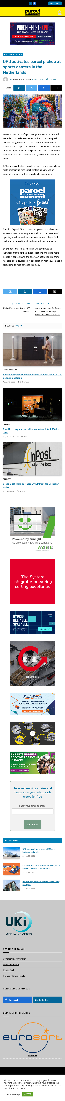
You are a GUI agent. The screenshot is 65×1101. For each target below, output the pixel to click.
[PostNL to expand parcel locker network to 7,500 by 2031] (32, 404)
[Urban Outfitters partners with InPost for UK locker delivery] (32, 458)
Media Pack (8, 970)
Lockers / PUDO (13, 54)
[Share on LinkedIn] (19, 88)
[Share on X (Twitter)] (31, 88)
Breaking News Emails (14, 976)
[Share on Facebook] (44, 88)
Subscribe (54, 3)
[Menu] (5, 12)
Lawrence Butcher (22, 79)
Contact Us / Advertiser (14, 958)
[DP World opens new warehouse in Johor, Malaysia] (11, 885)
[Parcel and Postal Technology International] (32, 12)
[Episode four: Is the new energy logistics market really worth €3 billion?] (11, 869)
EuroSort (32, 1055)
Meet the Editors (11, 964)
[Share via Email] (56, 88)
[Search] (59, 12)
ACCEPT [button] (27, 1094)
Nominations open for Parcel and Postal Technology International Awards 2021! (48, 311)
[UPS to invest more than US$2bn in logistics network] (11, 853)
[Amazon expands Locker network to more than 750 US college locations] (32, 349)
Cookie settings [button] (12, 1094)
